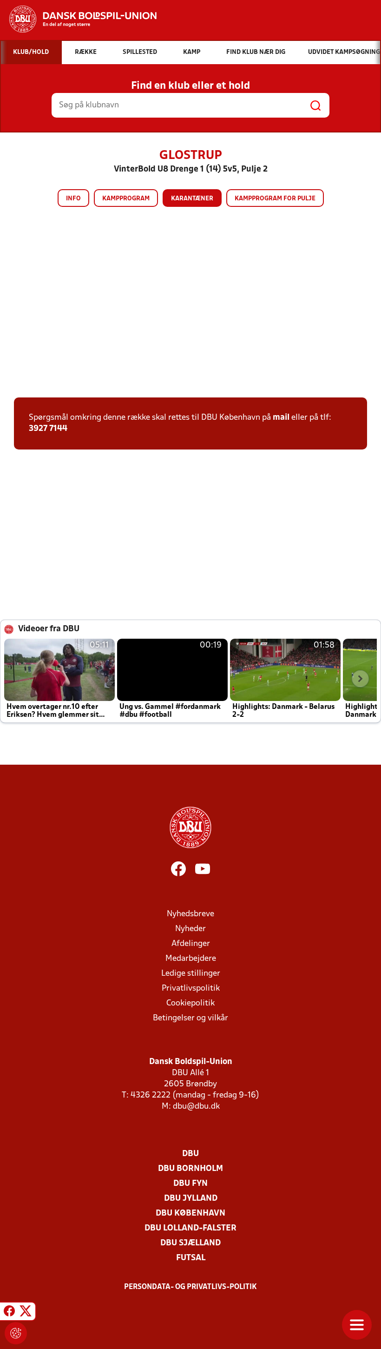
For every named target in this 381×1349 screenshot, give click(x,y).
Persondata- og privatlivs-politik (190, 1287)
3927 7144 (48, 429)
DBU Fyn (190, 1184)
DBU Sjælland (190, 1243)
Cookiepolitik (190, 1003)
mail (281, 418)
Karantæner (192, 199)
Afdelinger (190, 944)
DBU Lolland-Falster (190, 1228)
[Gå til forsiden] (78, 19)
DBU (190, 1154)
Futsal (190, 1258)
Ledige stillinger (190, 974)
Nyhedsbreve (190, 914)
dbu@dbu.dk (196, 1107)
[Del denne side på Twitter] (26, 1312)
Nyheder (190, 929)
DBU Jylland (190, 1199)
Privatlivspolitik (191, 988)
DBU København (190, 1213)
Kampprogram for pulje (275, 199)
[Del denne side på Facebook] (9, 1312)
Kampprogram (126, 199)
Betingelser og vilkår (190, 1018)
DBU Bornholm (190, 1169)
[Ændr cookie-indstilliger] (16, 1333)
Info (73, 199)
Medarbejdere (190, 959)
